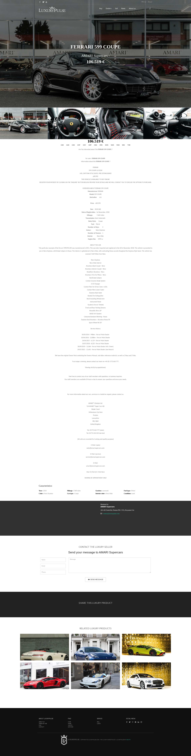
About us (132, 8)
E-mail (145, 2)
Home (69, 723)
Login (150, 2)
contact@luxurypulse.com (111, 513)
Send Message (96, 579)
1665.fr (128, 739)
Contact (41, 727)
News (123, 8)
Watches (70, 727)
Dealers (109, 8)
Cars (69, 722)
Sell (116, 8)
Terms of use (43, 723)
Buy (101, 8)
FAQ (40, 725)
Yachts (70, 725)
